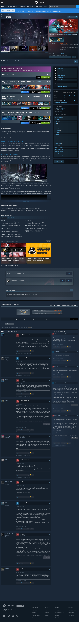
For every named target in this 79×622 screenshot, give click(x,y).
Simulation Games (10, 14)
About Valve (47, 607)
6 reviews (6, 381)
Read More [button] (47, 424)
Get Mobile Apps (72, 610)
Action (58, 108)
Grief (6, 502)
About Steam (35, 607)
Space (70, 57)
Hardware (47, 612)
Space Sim (56, 57)
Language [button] (23, 319)
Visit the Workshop (59, 153)
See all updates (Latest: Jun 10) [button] (11, 265)
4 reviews (6, 570)
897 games (7, 359)
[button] (3, 6)
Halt (6, 459)
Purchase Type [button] (14, 319)
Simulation (63, 108)
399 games (7, 335)
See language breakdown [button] (55, 305)
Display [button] (46, 319)
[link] (35, 92)
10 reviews (7, 536)
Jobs (46, 610)
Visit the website (58, 117)
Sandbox (51, 57)
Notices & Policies (59, 612)
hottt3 (6, 334)
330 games (7, 503)
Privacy (57, 607)
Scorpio (7, 568)
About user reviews (66, 305)
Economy (61, 57)
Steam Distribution (36, 615)
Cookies (57, 615)
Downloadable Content (38, 14)
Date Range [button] (31, 319)
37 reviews (7, 401)
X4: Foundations (28, 14)
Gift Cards (34, 617)
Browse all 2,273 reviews (26, 588)
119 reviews (7, 437)
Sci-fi (73, 57)
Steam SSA (34, 610)
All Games (3, 14)
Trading (65, 57)
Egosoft (62, 52)
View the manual (58, 147)
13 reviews (7, 484)
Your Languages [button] (8, 323)
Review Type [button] (4, 319)
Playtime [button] (40, 319)
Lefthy (6, 379)
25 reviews (7, 360)
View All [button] (48, 241)
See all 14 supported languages (60, 102)
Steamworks (34, 612)
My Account (71, 615)
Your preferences (74, 305)
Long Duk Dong (8, 481)
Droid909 (7, 357)
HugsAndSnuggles (9, 533)
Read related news (59, 151)
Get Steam (71, 607)
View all (71, 289)
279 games (7, 535)
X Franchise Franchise (19, 14)
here (30, 294)
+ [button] (75, 57)
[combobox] (62, 6)
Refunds (57, 617)
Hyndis (6, 400)
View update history (59, 149)
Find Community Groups (60, 155)
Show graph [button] (73, 319)
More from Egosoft (17, 281)
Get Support (71, 612)
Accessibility (58, 610)
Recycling (47, 615)
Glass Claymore (8, 436)
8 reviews (6, 460)
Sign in (2, 60)
